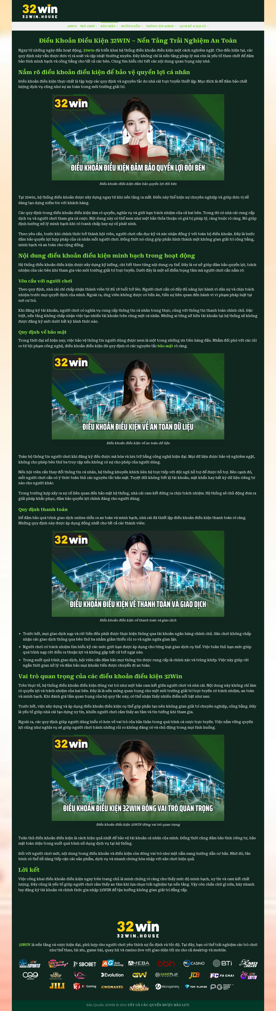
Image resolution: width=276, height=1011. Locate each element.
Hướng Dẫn (130, 26)
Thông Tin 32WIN (160, 26)
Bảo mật (108, 26)
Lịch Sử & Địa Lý (193, 26)
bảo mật (165, 346)
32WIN (72, 26)
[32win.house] (39, 11)
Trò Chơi (87, 26)
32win (89, 50)
